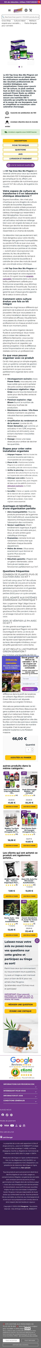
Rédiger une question (20, 1005)
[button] (19, 67)
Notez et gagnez (9, 72)
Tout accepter (11, 1340)
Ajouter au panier (20, 757)
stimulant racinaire (15, 486)
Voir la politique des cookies (28, 1336)
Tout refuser (29, 1340)
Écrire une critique (20, 1011)
